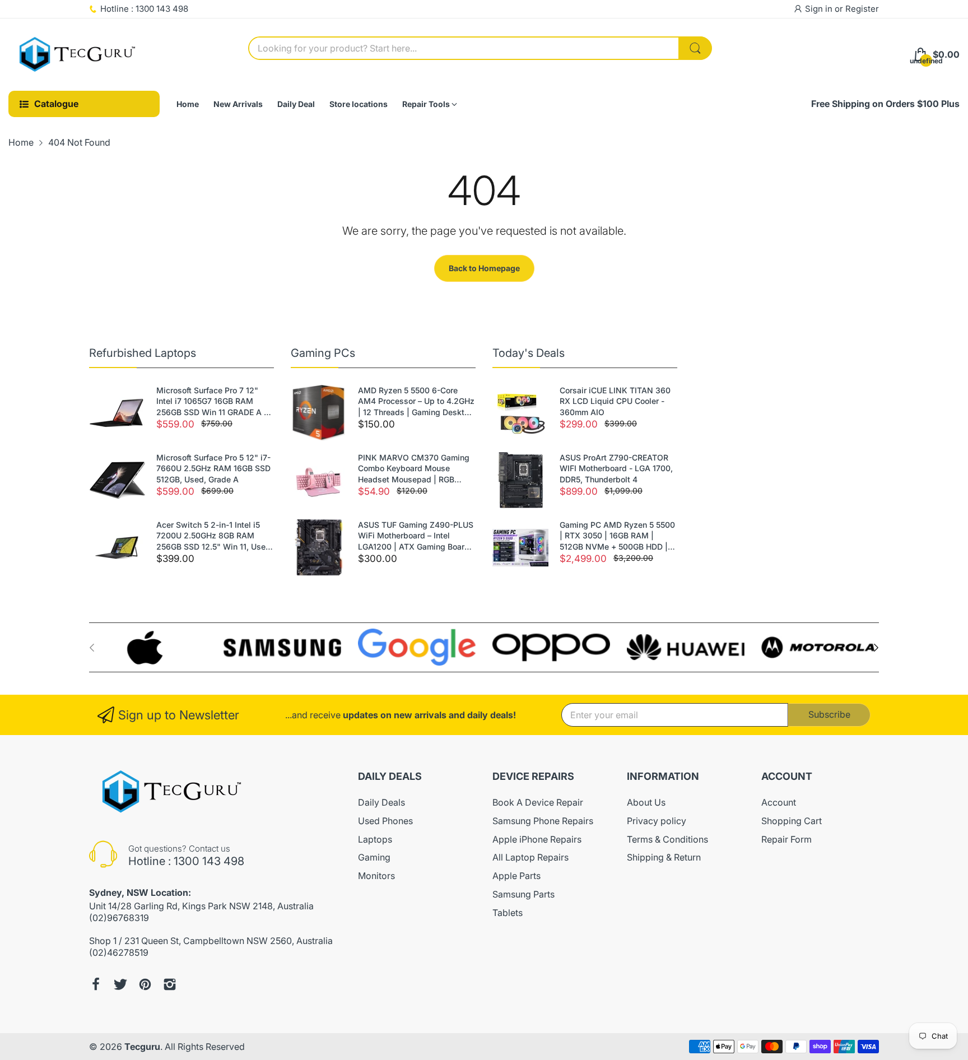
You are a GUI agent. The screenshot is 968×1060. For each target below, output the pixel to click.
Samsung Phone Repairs (542, 820)
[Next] (91, 647)
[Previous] (876, 647)
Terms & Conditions (667, 839)
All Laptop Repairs (530, 857)
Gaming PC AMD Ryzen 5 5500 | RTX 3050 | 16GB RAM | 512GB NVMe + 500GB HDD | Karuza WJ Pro (617, 536)
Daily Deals (381, 802)
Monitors (376, 875)
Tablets (507, 912)
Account (778, 802)
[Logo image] (148, 647)
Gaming (374, 857)
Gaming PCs (323, 353)
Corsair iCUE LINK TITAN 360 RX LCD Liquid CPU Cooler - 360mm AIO (615, 401)
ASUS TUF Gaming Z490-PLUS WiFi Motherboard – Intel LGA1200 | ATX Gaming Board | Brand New (416, 536)
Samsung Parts (523, 894)
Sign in (820, 8)
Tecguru (142, 1046)
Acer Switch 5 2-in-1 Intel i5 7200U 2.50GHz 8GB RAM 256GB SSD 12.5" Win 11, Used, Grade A (214, 536)
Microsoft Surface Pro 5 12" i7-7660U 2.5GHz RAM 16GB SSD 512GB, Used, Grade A (213, 468)
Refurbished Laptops (142, 353)
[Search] (695, 48)
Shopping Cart (791, 820)
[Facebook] (96, 984)
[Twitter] (120, 984)
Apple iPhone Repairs (536, 839)
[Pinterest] (145, 984)
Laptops (375, 839)
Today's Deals (528, 353)
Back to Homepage (484, 268)
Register (862, 8)
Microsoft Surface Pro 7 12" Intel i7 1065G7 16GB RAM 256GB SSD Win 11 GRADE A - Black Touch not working (211, 401)
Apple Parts (516, 875)
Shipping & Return (664, 857)
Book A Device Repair (537, 802)
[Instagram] (169, 984)
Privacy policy (656, 820)
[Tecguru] (78, 54)
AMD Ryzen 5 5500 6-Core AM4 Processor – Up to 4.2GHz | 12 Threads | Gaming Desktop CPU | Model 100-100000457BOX (416, 401)
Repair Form (786, 839)
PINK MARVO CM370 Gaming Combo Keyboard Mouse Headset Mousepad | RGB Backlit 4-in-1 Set (413, 469)
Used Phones (385, 820)
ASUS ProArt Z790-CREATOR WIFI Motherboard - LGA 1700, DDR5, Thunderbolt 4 (616, 468)
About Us (646, 802)
